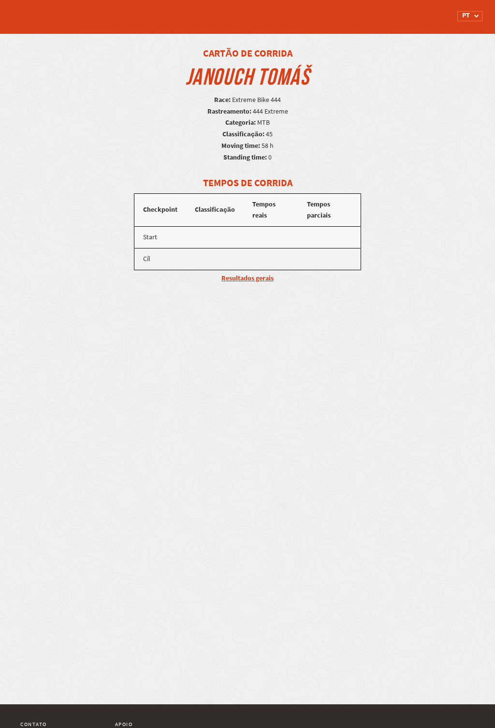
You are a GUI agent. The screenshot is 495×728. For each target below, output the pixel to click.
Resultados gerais (247, 278)
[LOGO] (56, 12)
